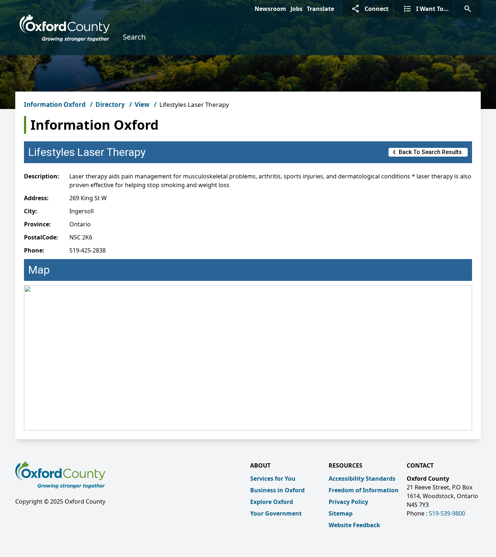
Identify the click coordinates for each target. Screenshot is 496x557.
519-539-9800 (447, 513)
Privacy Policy (348, 502)
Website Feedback (354, 525)
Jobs (296, 9)
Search (134, 37)
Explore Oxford (271, 502)
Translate (320, 9)
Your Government (276, 513)
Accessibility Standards (362, 479)
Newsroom (270, 9)
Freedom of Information (364, 490)
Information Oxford (55, 104)
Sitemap (341, 513)
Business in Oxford (277, 490)
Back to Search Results (426, 152)
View (142, 104)
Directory (110, 104)
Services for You (273, 479)
